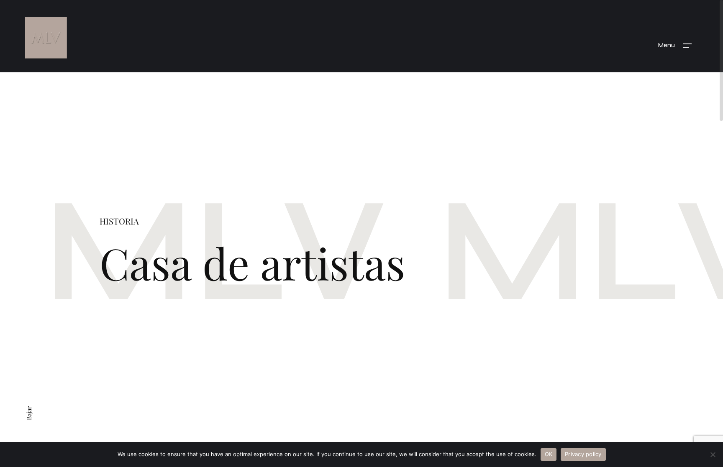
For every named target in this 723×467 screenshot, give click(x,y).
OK (549, 454)
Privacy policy (583, 454)
